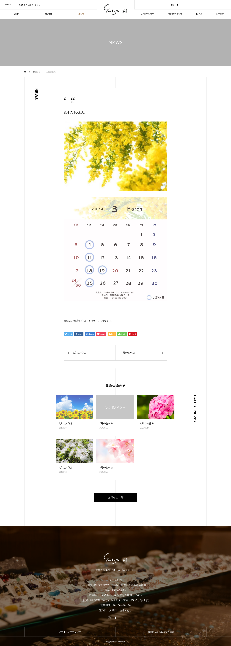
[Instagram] (172, 4)
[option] (48, 5)
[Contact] (182, 4)
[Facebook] (177, 4)
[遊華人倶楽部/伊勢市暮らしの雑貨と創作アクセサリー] (115, 9)
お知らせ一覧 (115, 497)
